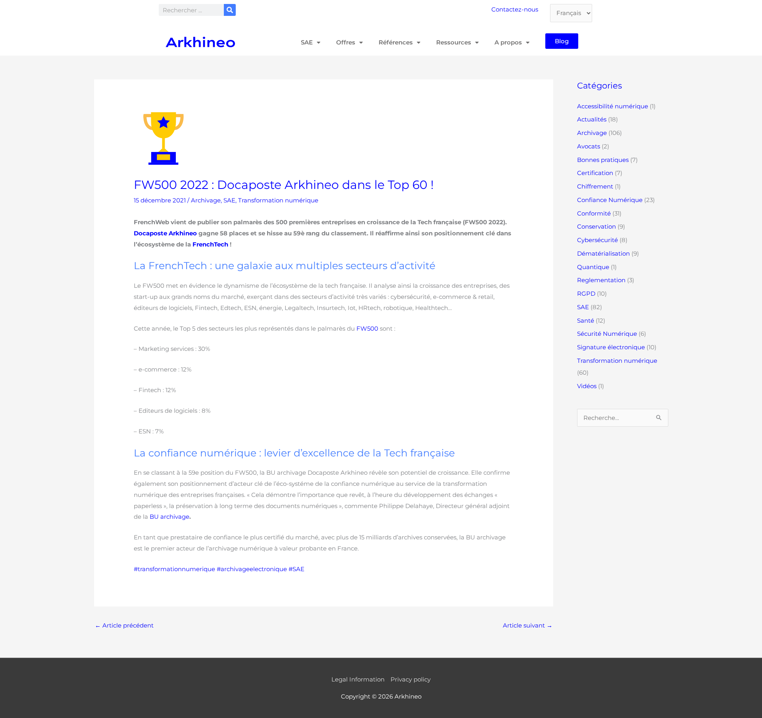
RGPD (586, 293)
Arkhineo (183, 233)
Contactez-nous (514, 9)
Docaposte (150, 233)
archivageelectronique (254, 569)
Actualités (591, 119)
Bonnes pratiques (603, 160)
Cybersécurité (597, 240)
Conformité (594, 213)
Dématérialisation (603, 253)
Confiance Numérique (610, 200)
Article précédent (124, 625)
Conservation (596, 226)
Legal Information (358, 679)
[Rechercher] (230, 10)
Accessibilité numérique (612, 106)
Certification (595, 173)
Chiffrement (595, 186)
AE (300, 569)
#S (292, 569)
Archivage (206, 200)
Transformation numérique (278, 200)
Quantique (593, 267)
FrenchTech (210, 244)
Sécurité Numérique (607, 333)
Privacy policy (411, 679)
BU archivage (169, 516)
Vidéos (587, 386)
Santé (585, 320)
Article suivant (527, 625)
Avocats (588, 146)
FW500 (367, 328)
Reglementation (601, 280)
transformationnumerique (176, 569)
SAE (229, 200)
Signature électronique (611, 347)
